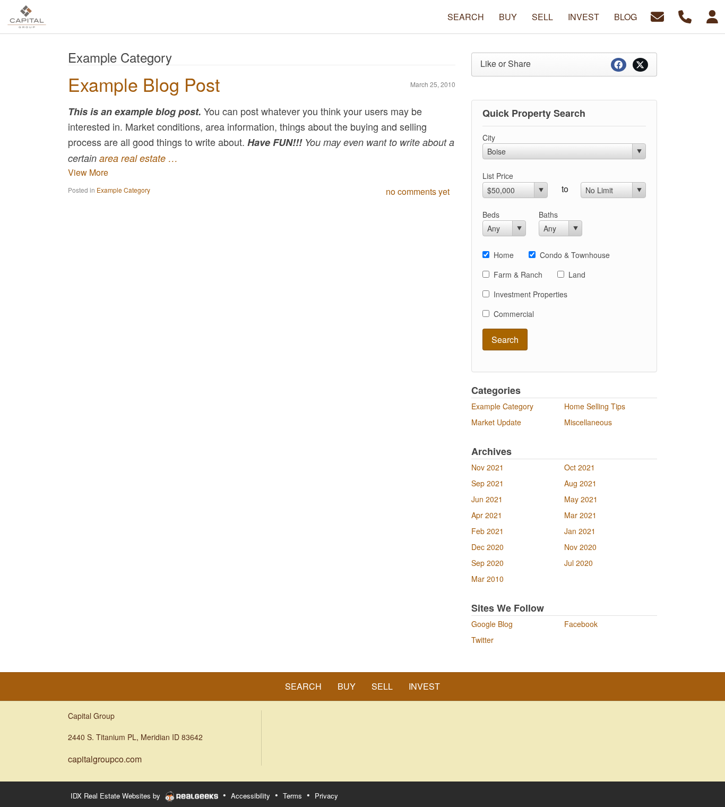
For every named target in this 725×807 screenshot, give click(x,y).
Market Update (496, 422)
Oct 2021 (579, 467)
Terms (292, 796)
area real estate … (138, 158)
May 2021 (581, 499)
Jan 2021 (579, 531)
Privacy (326, 796)
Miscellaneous (588, 422)
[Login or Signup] (712, 16)
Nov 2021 (487, 467)
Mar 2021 (580, 515)
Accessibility (250, 796)
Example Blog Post (144, 84)
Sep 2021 (487, 483)
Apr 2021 (486, 515)
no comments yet (418, 191)
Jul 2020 (578, 562)
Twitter (482, 639)
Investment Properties (530, 294)
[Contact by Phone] (685, 16)
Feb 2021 (487, 531)
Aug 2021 (580, 483)
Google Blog (492, 624)
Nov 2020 (580, 547)
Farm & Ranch (518, 274)
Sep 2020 (487, 562)
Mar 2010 (487, 578)
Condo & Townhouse (575, 255)
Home (504, 255)
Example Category (123, 189)
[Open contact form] (657, 16)
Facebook (581, 624)
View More (88, 172)
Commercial (514, 313)
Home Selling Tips (594, 406)
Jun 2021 (487, 499)
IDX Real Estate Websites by (116, 796)
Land (576, 274)
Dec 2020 (487, 547)
